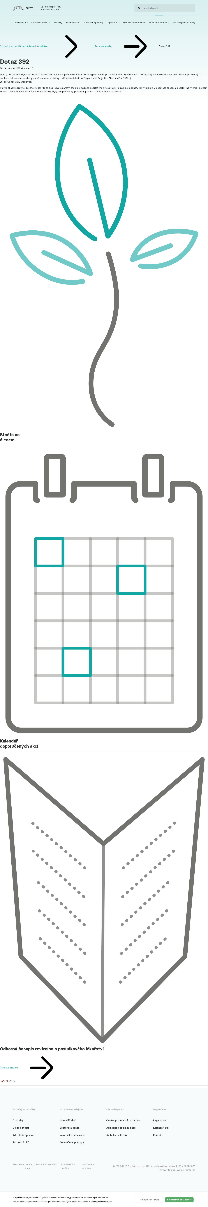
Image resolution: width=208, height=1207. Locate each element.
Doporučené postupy (72, 1142)
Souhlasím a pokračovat (179, 1199)
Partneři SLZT (21, 1142)
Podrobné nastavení (149, 1199)
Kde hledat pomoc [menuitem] (158, 22)
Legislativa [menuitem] (112, 22)
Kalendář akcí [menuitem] (72, 22)
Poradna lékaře (103, 46)
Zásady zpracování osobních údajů (41, 1166)
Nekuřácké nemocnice (72, 1135)
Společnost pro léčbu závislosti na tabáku (24, 46)
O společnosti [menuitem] (19, 22)
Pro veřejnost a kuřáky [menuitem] (184, 22)
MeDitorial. (189, 1169)
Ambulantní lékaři (116, 1135)
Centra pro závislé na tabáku (123, 1120)
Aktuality (18, 1120)
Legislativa (159, 1120)
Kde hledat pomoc (23, 1135)
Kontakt (157, 1135)
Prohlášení (19, 1164)
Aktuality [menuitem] (57, 22)
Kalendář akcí (67, 1120)
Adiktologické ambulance (121, 1127)
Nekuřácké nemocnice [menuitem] (134, 22)
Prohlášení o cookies (68, 1166)
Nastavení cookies (88, 1166)
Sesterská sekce (69, 1127)
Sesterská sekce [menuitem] (39, 22)
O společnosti (21, 1127)
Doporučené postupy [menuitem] (93, 22)
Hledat (139, 8)
